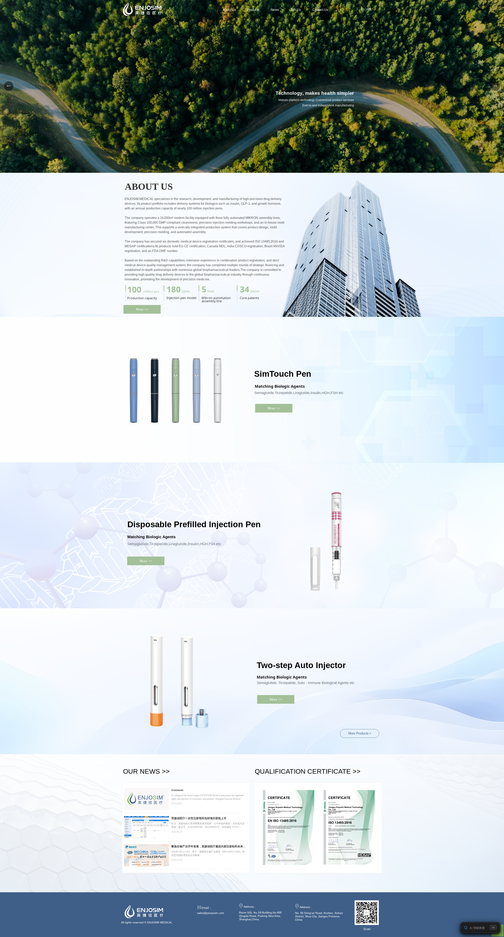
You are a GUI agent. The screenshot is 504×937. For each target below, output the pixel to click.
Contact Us (320, 9)
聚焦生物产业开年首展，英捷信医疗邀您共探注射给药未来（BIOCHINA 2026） (207, 847)
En (363, 9)
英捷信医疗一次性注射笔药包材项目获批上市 (198, 818)
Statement (177, 790)
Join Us (295, 9)
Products (253, 9)
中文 (369, 9)
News (275, 9)
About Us (229, 9)
